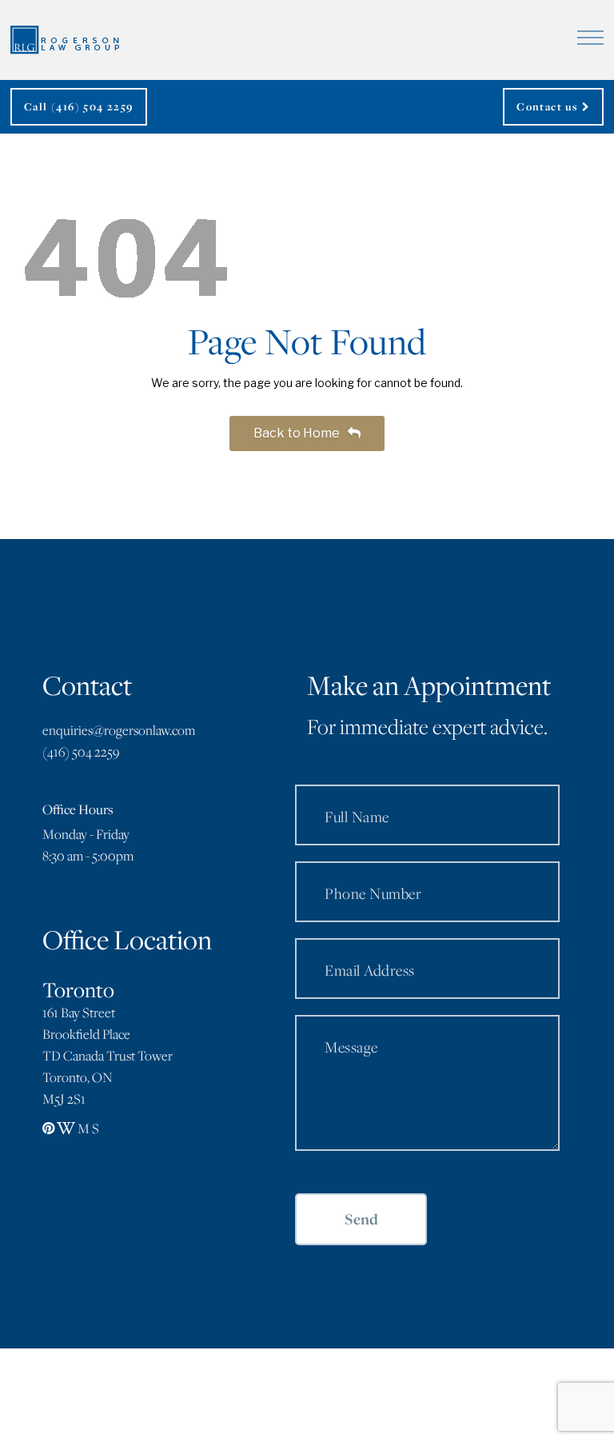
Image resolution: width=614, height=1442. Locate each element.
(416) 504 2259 (80, 751)
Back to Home (297, 433)
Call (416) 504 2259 (79, 106)
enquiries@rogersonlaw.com (118, 730)
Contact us (548, 106)
